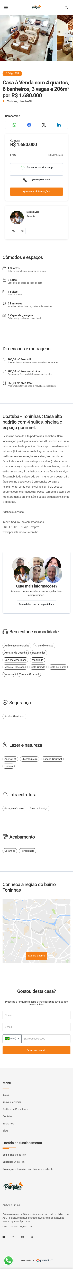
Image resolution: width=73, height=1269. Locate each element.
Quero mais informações (36, 191)
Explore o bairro (36, 955)
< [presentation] (6, 42)
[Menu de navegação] (7, 7)
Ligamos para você (39, 179)
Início (6, 1094)
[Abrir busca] (66, 7)
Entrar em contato (36, 1050)
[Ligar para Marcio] (13, 231)
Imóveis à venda (12, 1102)
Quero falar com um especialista (36, 604)
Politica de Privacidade (15, 1109)
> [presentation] (67, 42)
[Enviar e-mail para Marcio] (22, 231)
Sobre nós (8, 1123)
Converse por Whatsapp (39, 167)
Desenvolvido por (28, 1260)
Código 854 (12, 73)
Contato (7, 1116)
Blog (5, 1130)
